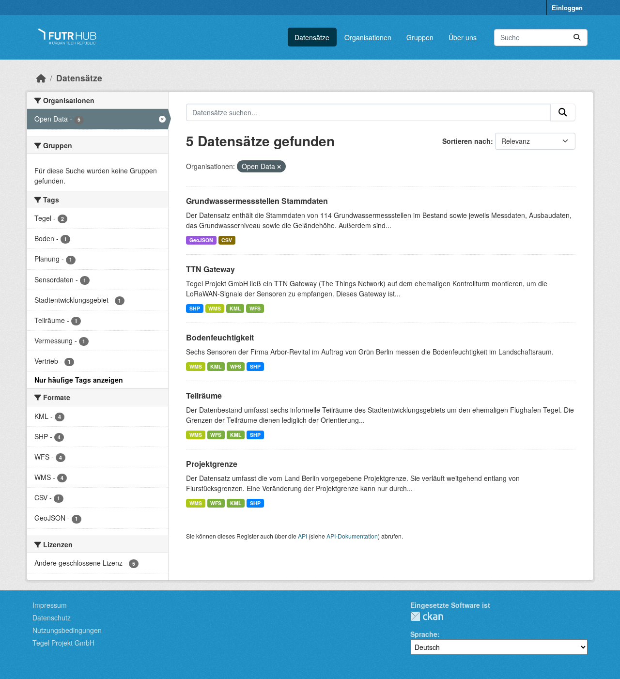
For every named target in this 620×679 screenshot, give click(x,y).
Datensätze (311, 37)
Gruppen (420, 37)
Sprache (423, 634)
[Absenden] (577, 37)
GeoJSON (201, 240)
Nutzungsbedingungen (67, 630)
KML (235, 308)
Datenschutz (51, 617)
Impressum (49, 605)
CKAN (426, 616)
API (302, 536)
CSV (226, 240)
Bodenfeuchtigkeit (220, 337)
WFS (255, 308)
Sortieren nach (466, 141)
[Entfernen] (279, 166)
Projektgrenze (211, 463)
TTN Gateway (210, 269)
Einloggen (567, 7)
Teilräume (204, 395)
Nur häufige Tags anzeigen (78, 380)
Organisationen (367, 37)
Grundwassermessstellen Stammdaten (257, 200)
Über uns (463, 37)
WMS (214, 308)
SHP (194, 308)
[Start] (41, 78)
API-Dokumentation (352, 536)
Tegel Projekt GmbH (63, 643)
